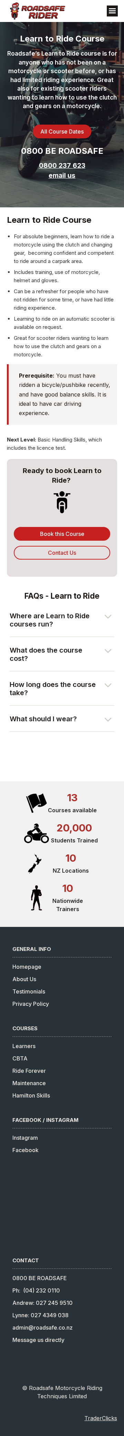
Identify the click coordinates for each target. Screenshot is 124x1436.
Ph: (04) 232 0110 (36, 1290)
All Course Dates (62, 131)
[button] (112, 10)
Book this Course (62, 533)
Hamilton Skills (31, 1095)
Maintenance (29, 1083)
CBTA (20, 1058)
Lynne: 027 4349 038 (40, 1315)
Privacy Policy (30, 1003)
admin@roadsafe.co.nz (42, 1327)
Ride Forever (29, 1070)
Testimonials (28, 991)
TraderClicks (100, 1418)
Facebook (25, 1150)
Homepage (26, 966)
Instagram (25, 1137)
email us (62, 175)
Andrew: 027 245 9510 (42, 1302)
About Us (24, 979)
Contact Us (62, 552)
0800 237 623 (62, 165)
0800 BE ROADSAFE (62, 151)
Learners (23, 1046)
